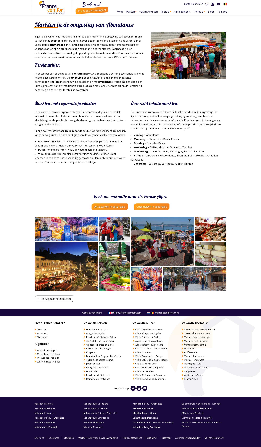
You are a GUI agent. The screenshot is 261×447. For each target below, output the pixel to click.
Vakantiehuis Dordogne (96, 403)
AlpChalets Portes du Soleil (100, 340)
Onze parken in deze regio (110, 206)
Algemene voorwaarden (187, 437)
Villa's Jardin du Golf (145, 363)
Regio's (165, 11)
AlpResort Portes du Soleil (100, 344)
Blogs (211, 11)
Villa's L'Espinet (143, 352)
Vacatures (42, 333)
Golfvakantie (190, 352)
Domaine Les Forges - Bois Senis (103, 356)
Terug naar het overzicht (56, 298)
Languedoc (190, 371)
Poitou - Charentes (194, 359)
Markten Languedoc (143, 408)
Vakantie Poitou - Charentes (49, 417)
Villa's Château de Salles (147, 336)
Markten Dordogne (94, 422)
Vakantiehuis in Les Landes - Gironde (201, 403)
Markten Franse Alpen (144, 412)
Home (119, 11)
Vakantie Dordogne (45, 408)
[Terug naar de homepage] (52, 7)
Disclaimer (152, 437)
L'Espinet (91, 352)
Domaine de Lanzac (96, 329)
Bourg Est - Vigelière (97, 367)
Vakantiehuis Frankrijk (46, 427)
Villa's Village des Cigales (148, 333)
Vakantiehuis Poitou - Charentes (100, 412)
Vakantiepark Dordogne (145, 417)
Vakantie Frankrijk (44, 403)
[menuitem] (120, 11)
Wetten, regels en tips (48, 361)
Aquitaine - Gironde (194, 375)
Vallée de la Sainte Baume (99, 359)
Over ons (42, 329)
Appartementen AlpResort (149, 344)
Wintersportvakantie (195, 344)
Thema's (198, 11)
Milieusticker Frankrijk (48, 353)
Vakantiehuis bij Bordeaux (146, 427)
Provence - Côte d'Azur (196, 367)
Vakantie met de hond (195, 340)
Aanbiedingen (182, 11)
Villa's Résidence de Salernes (150, 375)
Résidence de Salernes (98, 375)
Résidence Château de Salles (101, 336)
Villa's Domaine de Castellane (150, 378)
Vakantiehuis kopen (47, 350)
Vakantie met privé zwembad (199, 329)
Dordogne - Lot (192, 363)
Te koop (222, 11)
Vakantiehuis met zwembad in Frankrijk (153, 422)
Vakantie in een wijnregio (197, 336)
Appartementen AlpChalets (149, 340)
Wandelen (189, 348)
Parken (130, 11)
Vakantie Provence (44, 412)
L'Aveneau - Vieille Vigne (98, 348)
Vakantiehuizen (148, 11)
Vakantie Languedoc (45, 422)
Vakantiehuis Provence (95, 408)
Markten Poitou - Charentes (147, 403)
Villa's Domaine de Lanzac (148, 329)
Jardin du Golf (93, 363)
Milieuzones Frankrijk (48, 357)
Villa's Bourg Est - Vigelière (149, 367)
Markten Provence (93, 427)
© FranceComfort (214, 437)
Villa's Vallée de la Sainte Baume (152, 359)
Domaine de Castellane (98, 378)
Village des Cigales (95, 333)
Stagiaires (42, 336)
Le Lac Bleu (92, 371)
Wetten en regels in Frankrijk (197, 417)
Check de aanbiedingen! (92, 10)
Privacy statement (132, 437)
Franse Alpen (191, 378)
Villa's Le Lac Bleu (144, 371)
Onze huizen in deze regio (151, 206)
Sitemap (166, 437)
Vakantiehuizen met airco (197, 333)
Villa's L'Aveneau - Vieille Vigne (151, 348)
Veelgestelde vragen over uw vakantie (98, 437)
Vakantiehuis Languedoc (96, 417)
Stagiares (69, 437)
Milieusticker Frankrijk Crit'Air (197, 408)
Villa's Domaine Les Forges (149, 356)
